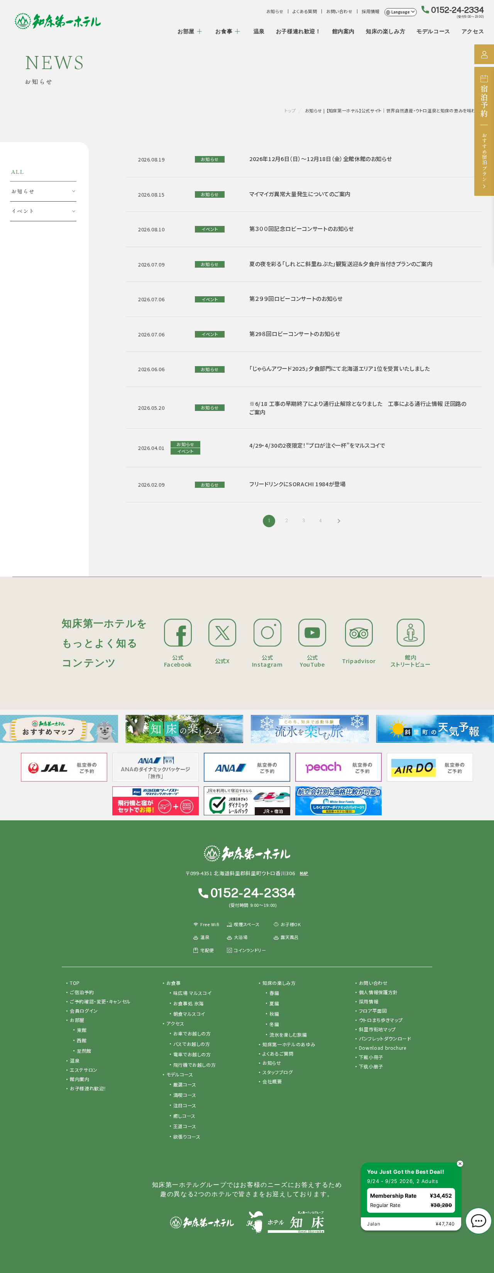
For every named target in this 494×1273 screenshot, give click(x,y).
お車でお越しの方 (192, 1033)
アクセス (473, 31)
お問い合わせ (339, 11)
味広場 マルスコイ (192, 993)
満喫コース (184, 1094)
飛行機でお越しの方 (194, 1064)
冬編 (274, 1024)
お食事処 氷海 (188, 1003)
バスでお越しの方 (191, 1043)
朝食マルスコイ (189, 1013)
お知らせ (275, 11)
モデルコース (433, 31)
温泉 (259, 31)
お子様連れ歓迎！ (298, 31)
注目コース (184, 1105)
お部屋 (186, 31)
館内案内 (343, 31)
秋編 (274, 1013)
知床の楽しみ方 (385, 31)
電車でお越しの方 (192, 1054)
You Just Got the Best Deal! (405, 1171)
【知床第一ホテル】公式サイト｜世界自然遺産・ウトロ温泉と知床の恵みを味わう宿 (58, 21)
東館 (81, 1030)
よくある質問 (305, 11)
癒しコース (184, 1115)
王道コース (184, 1126)
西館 (81, 1040)
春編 (274, 993)
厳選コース (184, 1084)
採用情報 (371, 11)
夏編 (274, 1003)
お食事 (223, 31)
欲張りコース (187, 1136)
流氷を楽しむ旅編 (288, 1034)
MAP (304, 873)
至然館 (84, 1050)
